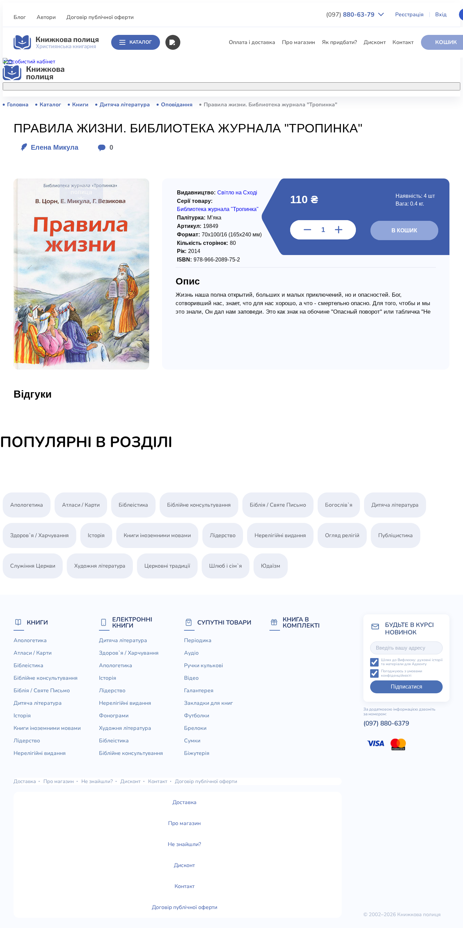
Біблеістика (194, 129)
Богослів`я (193, 267)
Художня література (99, 566)
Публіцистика (197, 254)
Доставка (25, 781)
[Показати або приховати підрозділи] (245, 85)
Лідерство (193, 204)
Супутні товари (224, 622)
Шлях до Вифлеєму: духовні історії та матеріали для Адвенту (412, 662)
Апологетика (196, 104)
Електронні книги (132, 622)
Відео (191, 678)
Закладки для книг (208, 703)
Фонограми (113, 715)
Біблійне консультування (212, 142)
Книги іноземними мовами (213, 192)
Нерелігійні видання (206, 217)
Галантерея (199, 690)
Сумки (192, 740)
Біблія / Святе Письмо (208, 154)
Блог (20, 17)
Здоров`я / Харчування (209, 292)
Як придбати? (339, 42)
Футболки (196, 715)
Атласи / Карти (199, 117)
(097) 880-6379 (386, 723)
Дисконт (375, 42)
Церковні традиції (203, 229)
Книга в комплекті (301, 622)
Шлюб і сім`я (196, 279)
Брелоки (195, 728)
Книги (37, 622)
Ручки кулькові (203, 665)
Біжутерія (196, 753)
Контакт (403, 42)
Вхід (441, 14)
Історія (188, 179)
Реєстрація (409, 14)
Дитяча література (203, 167)
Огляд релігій (342, 535)
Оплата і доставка (252, 42)
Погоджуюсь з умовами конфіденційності (401, 673)
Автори (46, 17)
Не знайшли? (97, 781)
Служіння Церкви (202, 242)
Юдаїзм (270, 566)
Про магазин (298, 42)
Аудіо (191, 653)
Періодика (198, 640)
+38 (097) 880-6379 (378, 105)
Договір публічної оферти (100, 17)
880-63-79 (351, 14)
